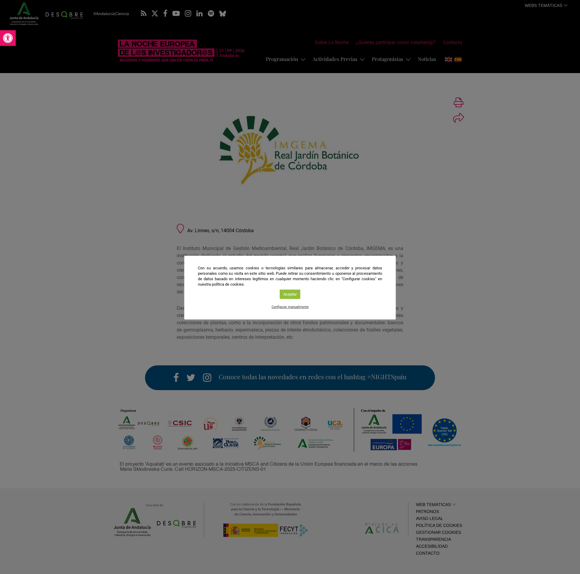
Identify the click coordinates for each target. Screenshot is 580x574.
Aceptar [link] (290, 294)
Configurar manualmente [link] (290, 307)
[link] (8, 38)
